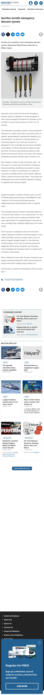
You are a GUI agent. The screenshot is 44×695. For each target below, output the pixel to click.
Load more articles (22, 468)
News (5, 362)
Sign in (14, 30)
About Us (8, 623)
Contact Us (8, 627)
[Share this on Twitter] (8, 34)
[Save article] (41, 34)
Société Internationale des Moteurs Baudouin (10, 454)
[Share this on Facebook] (3, 34)
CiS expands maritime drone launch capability (9, 367)
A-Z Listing (8, 639)
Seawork (21, 9)
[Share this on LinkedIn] (13, 34)
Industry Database (11, 616)
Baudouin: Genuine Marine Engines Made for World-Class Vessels (10, 444)
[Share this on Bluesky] (18, 34)
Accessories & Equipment (14, 280)
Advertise (8, 620)
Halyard (29, 324)
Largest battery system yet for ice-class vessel (10, 401)
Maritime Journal (9, 9)
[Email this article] (23, 34)
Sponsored (7, 438)
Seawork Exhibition (12, 631)
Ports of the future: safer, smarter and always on (32, 401)
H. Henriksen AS (32, 335)
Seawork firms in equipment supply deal (31, 367)
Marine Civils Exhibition (13, 635)
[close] (42, 30)
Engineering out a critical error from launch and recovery (27, 329)
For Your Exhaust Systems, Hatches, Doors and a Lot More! (27, 318)
